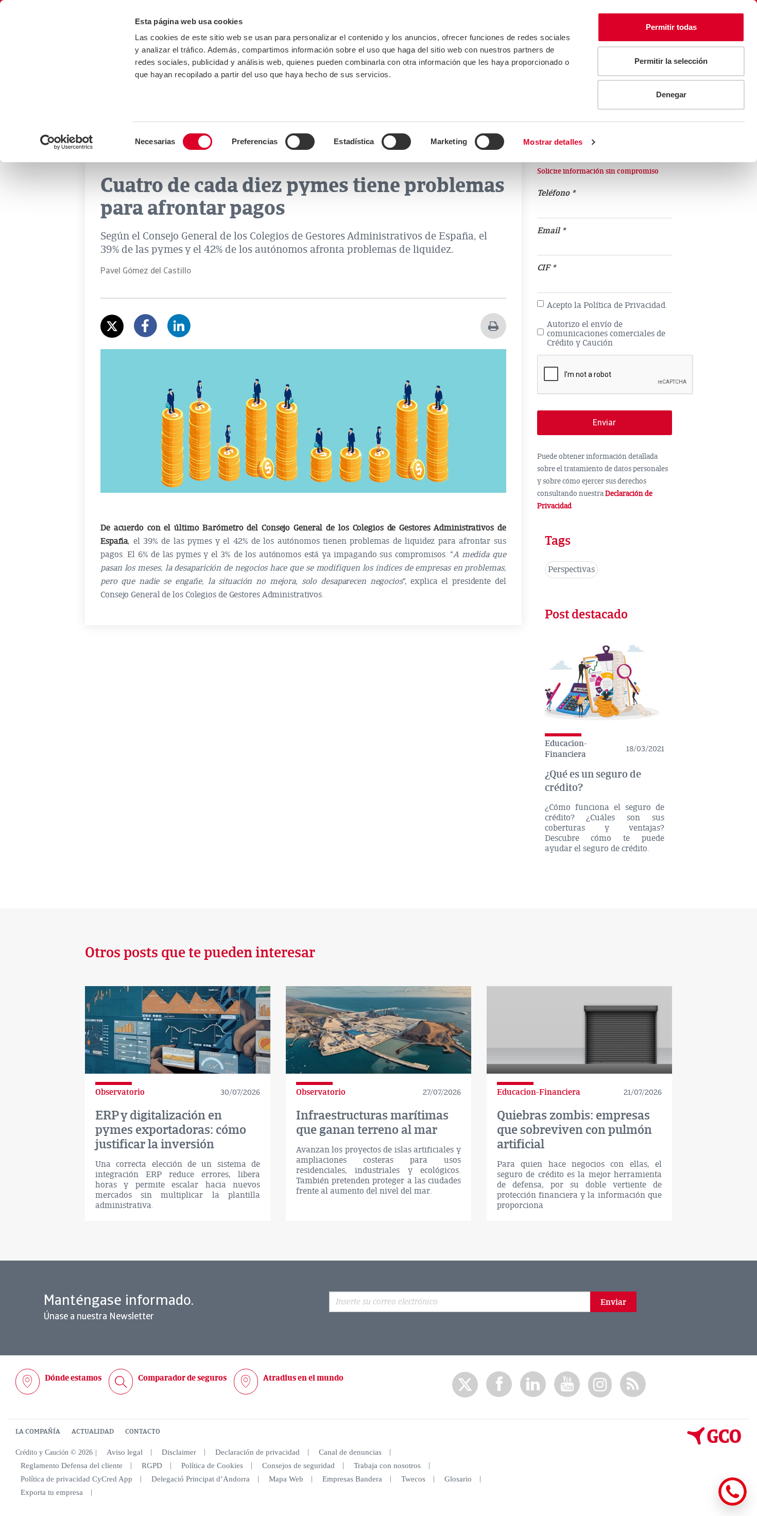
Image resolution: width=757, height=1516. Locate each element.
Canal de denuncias (350, 1452)
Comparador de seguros (182, 1378)
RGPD (152, 1465)
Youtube (567, 1384)
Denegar (671, 94)
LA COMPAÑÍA (37, 1431)
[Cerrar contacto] (702, 1504)
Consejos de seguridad (298, 1465)
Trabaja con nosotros (387, 1465)
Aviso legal (125, 1452)
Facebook (499, 1384)
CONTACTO (142, 1431)
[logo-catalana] (714, 1442)
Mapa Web (286, 1479)
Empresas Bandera (352, 1479)
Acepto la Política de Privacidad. (607, 306)
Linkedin (533, 1384)
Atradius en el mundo (303, 1378)
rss (633, 1384)
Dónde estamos (73, 1378)
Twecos (413, 1479)
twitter (465, 1384)
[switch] (300, 141)
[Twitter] (112, 326)
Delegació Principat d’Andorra (200, 1479)
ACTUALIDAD (93, 1431)
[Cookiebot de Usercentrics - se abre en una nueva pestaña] (67, 142)
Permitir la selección (671, 61)
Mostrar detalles (552, 141)
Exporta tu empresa (52, 1492)
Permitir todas (671, 27)
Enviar (613, 1302)
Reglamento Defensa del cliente (72, 1465)
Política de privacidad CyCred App (76, 1479)
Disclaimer (179, 1452)
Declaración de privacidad (257, 1452)
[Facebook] (145, 333)
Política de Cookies (212, 1465)
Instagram (600, 1384)
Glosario (458, 1479)
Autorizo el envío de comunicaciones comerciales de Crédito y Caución (606, 334)
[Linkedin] (179, 333)
